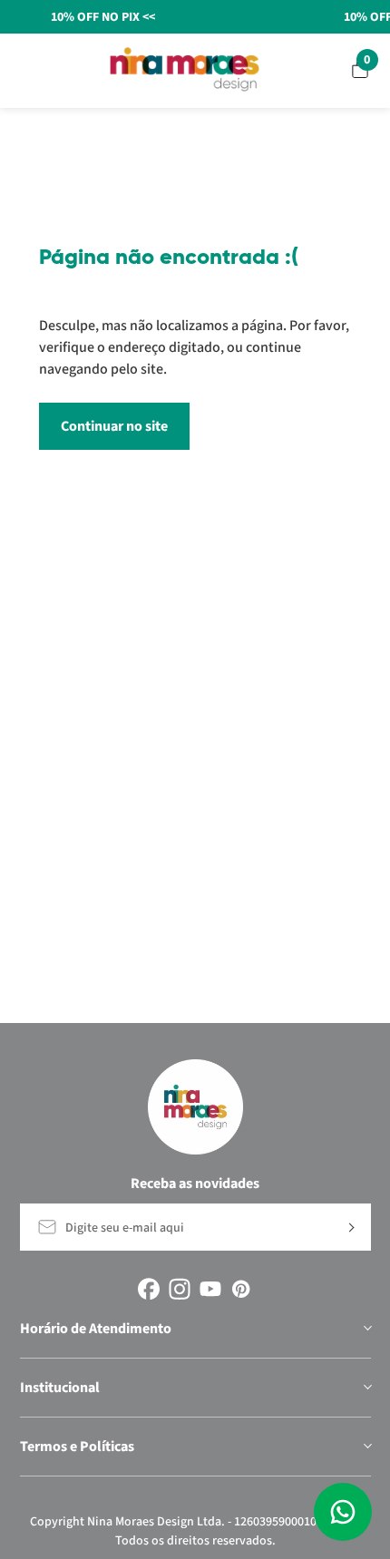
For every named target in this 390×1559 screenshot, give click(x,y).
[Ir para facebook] (149, 1289)
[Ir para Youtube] (210, 1289)
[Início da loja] (184, 69)
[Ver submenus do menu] (366, 1328)
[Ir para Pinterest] (241, 1289)
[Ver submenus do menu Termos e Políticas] (366, 1446)
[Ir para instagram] (179, 1289)
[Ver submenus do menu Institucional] (366, 1387)
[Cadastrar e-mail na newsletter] (349, 1227)
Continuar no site (114, 426)
